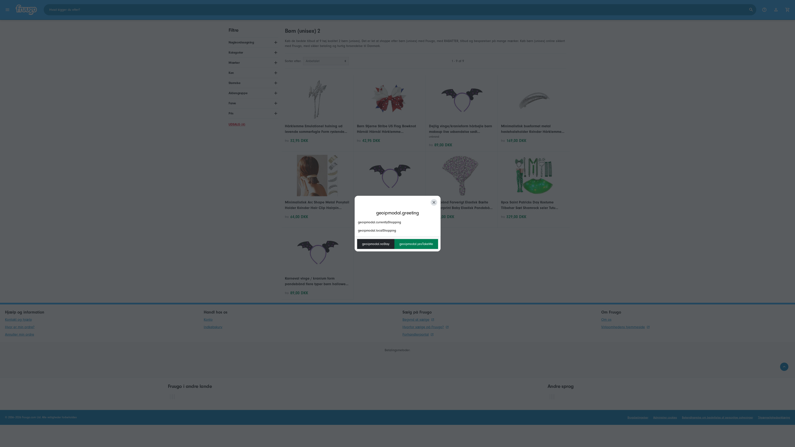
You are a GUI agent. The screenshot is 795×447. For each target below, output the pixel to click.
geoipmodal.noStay (375, 244)
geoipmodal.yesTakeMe (416, 244)
